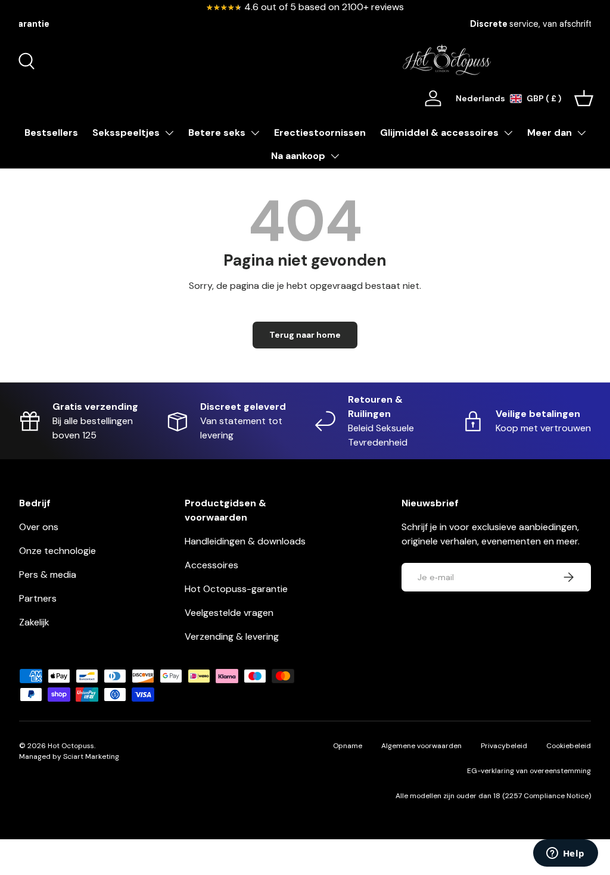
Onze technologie (57, 550)
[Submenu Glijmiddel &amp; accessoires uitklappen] (508, 133)
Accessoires (211, 565)
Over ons (38, 527)
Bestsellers (51, 132)
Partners (38, 598)
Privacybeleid (504, 746)
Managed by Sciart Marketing (69, 756)
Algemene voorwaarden (421, 746)
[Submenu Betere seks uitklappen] (255, 133)
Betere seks (216, 132)
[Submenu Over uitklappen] (581, 133)
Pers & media (47, 574)
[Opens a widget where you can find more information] (565, 854)
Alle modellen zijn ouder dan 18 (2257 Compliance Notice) (493, 796)
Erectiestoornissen (320, 132)
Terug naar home (305, 334)
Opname (347, 746)
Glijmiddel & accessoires (439, 132)
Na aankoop (298, 156)
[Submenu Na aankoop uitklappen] (335, 156)
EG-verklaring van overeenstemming (529, 771)
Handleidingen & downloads (245, 541)
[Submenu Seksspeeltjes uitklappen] (169, 133)
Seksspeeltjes (126, 132)
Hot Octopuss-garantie (236, 589)
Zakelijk (34, 622)
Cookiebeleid (568, 746)
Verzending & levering (232, 636)
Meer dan (549, 132)
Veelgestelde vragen (229, 612)
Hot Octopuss (71, 746)
